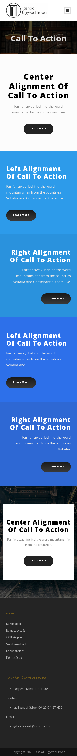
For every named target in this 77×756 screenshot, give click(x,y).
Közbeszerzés (15, 651)
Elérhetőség (14, 657)
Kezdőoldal (13, 624)
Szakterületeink (16, 644)
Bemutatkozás (15, 630)
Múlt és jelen (14, 637)
